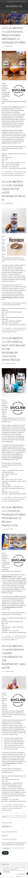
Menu (15, 12)
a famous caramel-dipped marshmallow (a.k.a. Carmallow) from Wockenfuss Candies (12, 723)
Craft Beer (11, 806)
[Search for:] (14, 816)
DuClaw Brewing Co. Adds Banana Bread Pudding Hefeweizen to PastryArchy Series (13, 35)
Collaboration (5, 806)
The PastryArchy (18, 173)
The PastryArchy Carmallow (14, 808)
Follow (5, 853)
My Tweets (5, 835)
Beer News (8, 171)
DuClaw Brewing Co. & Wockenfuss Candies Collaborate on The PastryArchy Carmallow (13, 657)
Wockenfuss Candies (20, 714)
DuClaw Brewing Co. (9, 173)
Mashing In (14, 6)
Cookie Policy (7, 871)
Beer (17, 171)
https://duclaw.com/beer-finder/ (17, 168)
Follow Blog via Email (9, 839)
